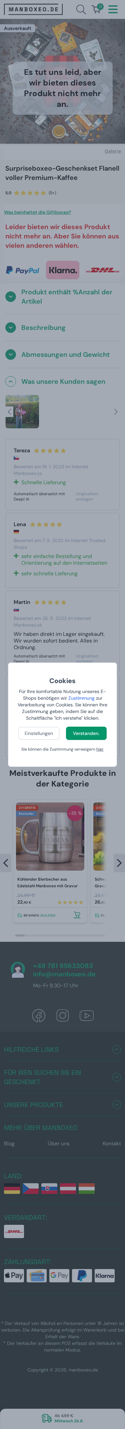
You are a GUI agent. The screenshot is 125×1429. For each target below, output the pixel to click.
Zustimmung (81, 698)
